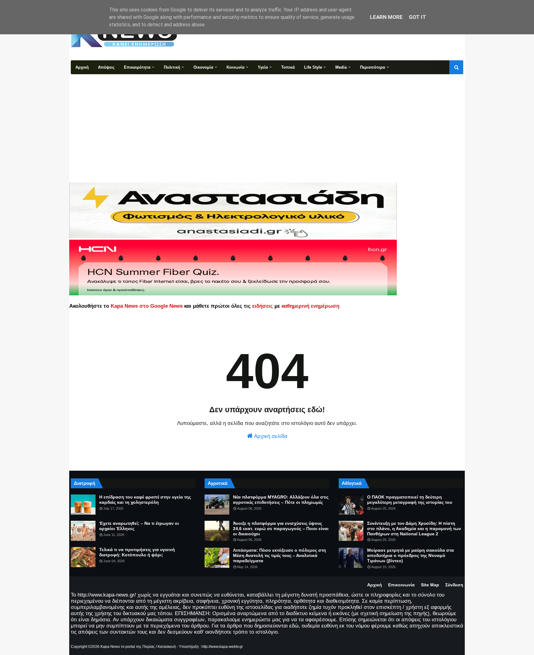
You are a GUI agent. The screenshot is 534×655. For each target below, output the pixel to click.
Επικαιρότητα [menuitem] (137, 67)
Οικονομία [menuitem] (203, 67)
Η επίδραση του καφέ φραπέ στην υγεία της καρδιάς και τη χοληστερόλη (145, 499)
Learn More (386, 17)
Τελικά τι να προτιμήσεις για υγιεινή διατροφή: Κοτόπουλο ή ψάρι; (137, 552)
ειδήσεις (262, 306)
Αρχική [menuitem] (82, 67)
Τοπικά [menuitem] (288, 67)
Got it (417, 17)
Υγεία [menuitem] (263, 67)
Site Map (430, 584)
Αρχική (374, 584)
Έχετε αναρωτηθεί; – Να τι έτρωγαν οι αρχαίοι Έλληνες (139, 526)
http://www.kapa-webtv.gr (222, 646)
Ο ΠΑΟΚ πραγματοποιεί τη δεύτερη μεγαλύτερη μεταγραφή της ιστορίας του (409, 499)
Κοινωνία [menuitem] (235, 67)
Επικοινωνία (401, 584)
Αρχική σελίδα (270, 436)
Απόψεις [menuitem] (106, 67)
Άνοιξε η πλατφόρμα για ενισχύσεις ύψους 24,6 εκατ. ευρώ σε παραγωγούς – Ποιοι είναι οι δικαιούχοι (280, 528)
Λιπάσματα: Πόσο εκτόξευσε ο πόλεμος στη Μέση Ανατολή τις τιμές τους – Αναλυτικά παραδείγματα (279, 555)
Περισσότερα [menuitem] (372, 67)
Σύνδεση (454, 584)
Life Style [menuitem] (313, 67)
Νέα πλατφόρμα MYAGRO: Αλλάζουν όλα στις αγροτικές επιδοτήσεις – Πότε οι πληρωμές (280, 499)
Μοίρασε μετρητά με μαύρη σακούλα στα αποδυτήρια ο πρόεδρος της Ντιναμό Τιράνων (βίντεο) (410, 555)
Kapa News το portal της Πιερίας (127, 646)
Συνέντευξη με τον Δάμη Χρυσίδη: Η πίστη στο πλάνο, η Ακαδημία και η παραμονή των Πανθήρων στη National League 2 (414, 528)
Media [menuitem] (341, 67)
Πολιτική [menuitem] (172, 67)
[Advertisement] (267, 120)
